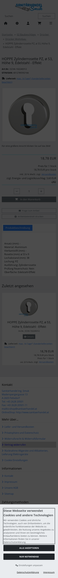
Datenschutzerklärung (28, 572)
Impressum (49, 572)
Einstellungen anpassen (30, 565)
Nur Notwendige (29, 556)
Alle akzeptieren (29, 548)
